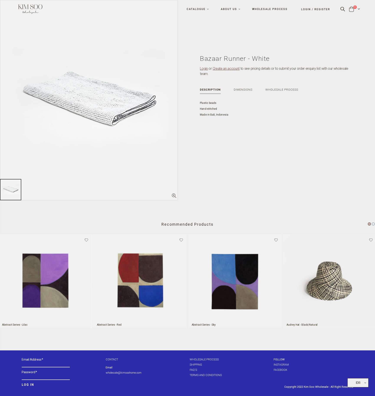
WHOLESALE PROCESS (204, 359)
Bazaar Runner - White (235, 58)
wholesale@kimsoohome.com (123, 372)
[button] (369, 224)
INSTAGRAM (281, 364)
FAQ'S (193, 369)
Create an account (226, 68)
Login (204, 68)
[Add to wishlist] (86, 240)
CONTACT (112, 359)
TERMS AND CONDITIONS (206, 375)
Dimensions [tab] (243, 89)
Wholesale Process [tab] (281, 89)
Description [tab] (210, 89)
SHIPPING (196, 364)
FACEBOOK (280, 369)
